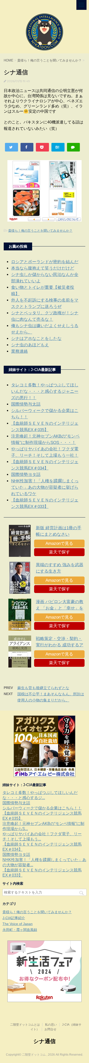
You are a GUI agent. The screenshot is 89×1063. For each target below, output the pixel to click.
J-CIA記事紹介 (13, 918)
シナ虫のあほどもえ (30, 345)
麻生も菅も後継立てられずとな (43, 688)
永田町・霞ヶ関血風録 (19, 930)
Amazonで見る (59, 543)
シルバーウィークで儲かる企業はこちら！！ (42, 808)
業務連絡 (19, 351)
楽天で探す (59, 552)
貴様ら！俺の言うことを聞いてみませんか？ (40, 230)
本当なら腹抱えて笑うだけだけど (42, 268)
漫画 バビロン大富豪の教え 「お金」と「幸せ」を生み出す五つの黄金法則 (59, 608)
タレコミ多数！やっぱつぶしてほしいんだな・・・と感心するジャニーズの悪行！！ (44, 391)
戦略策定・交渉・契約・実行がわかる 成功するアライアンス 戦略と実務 (59, 645)
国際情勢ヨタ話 (26, 474)
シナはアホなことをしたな (36, 338)
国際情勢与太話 (26, 404)
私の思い (51, 1024)
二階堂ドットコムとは (25, 1024)
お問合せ (50, 1029)
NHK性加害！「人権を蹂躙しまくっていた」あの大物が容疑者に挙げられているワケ (45, 487)
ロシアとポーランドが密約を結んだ (44, 261)
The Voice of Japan (17, 924)
